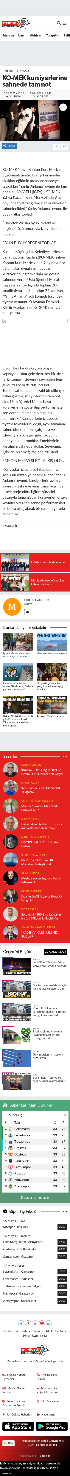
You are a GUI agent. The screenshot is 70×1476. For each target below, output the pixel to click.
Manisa (8, 35)
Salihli (49, 1331)
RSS (10, 1443)
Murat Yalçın (31, 765)
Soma (26, 1335)
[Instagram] (35, 1323)
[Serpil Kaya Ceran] (10, 859)
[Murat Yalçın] (10, 769)
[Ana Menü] (64, 23)
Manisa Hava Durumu (47, 1376)
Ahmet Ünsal (31, 873)
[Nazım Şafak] (10, 823)
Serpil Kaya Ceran (34, 855)
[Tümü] (65, 756)
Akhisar (36, 35)
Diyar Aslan (29, 909)
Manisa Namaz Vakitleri (13, 1390)
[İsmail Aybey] (10, 787)
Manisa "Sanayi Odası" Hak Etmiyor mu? (39, 808)
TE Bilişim (44, 1455)
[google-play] (52, 1427)
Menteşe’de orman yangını (52, 653)
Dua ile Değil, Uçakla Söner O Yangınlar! (41, 898)
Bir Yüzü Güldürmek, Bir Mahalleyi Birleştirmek (37, 862)
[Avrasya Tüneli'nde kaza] (52, 704)
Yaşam (24, 71)
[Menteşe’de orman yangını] (52, 641)
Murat (28, 603)
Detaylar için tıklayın (35, 1197)
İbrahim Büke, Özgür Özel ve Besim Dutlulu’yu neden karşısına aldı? (43, 772)
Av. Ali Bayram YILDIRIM (38, 927)
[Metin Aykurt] (10, 895)
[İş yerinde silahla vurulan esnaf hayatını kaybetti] (18, 641)
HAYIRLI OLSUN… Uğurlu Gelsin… (39, 844)
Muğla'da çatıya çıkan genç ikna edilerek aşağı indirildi (50, 686)
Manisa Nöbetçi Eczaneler (14, 1376)
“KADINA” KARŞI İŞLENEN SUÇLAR (40, 934)
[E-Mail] (27, 612)
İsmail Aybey (30, 783)
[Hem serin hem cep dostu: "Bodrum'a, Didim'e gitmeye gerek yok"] (18, 671)
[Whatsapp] (49, 1323)
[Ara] (59, 23)
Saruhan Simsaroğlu (37, 801)
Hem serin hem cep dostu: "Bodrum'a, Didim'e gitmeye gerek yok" (18, 686)
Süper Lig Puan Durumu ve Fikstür (13, 1403)
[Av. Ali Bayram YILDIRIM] (10, 931)
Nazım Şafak (30, 819)
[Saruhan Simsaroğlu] (10, 805)
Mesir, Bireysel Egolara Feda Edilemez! (40, 880)
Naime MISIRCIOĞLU (35, 837)
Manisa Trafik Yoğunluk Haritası (47, 1390)
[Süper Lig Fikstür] (65, 1211)
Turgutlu (52, 35)
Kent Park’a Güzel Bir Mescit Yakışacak (40, 790)
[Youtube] (42, 1323)
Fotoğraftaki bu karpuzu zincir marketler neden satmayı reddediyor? (41, 826)
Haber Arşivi (48, 1414)
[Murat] (12, 606)
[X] (28, 1323)
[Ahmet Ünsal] (10, 877)
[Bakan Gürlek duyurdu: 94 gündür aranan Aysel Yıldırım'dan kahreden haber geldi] (18, 704)
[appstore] (18, 1427)
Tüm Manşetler (50, 1401)
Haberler (8, 71)
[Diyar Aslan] (10, 913)
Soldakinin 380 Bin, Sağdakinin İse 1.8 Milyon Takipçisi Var (42, 916)
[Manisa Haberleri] (16, 23)
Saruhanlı (60, 1331)
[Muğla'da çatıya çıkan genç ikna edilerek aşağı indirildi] (52, 671)
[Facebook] (21, 1323)
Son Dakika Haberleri (19, 1414)
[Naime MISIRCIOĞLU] (10, 841)
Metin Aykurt (31, 891)
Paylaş (11, 145)
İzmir (22, 35)
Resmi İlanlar (39, 1335)
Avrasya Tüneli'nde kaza (50, 716)
